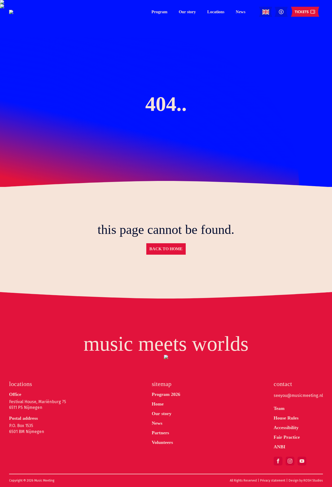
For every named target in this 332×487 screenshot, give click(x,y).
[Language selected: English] (265, 12)
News (240, 12)
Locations (215, 12)
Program (159, 12)
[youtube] (302, 461)
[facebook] (278, 461)
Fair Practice (287, 437)
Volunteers (162, 442)
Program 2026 (166, 394)
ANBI (279, 446)
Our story (187, 12)
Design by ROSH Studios (306, 480)
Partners (160, 432)
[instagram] (290, 461)
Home (158, 404)
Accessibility (286, 427)
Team (279, 408)
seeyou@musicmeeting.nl (298, 395)
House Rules (286, 418)
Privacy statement (272, 480)
